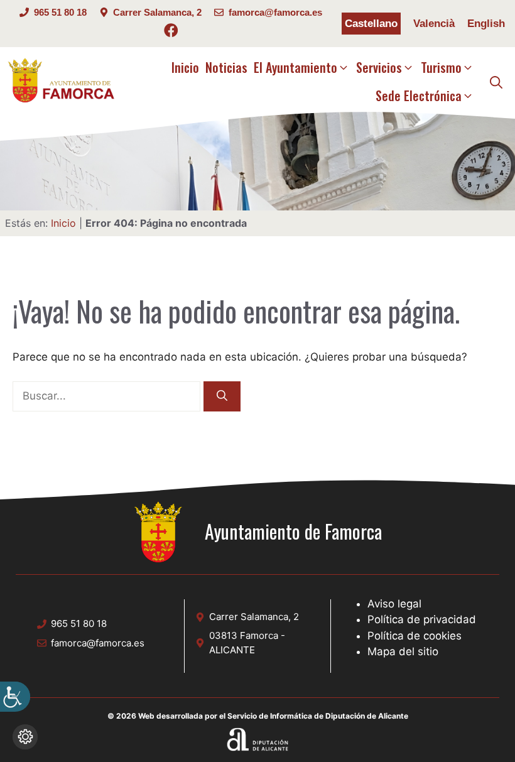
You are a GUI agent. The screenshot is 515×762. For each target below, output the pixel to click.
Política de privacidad (421, 619)
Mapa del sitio (402, 651)
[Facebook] (171, 32)
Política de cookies (414, 635)
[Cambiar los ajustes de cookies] (25, 736)
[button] (496, 82)
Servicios (379, 67)
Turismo (441, 67)
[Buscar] (222, 396)
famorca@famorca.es (275, 12)
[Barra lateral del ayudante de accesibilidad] (15, 697)
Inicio (185, 67)
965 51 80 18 (60, 12)
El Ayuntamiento (295, 67)
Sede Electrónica (419, 95)
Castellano (371, 24)
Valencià (434, 24)
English (486, 24)
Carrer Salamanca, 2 (157, 12)
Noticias (226, 67)
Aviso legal (394, 603)
